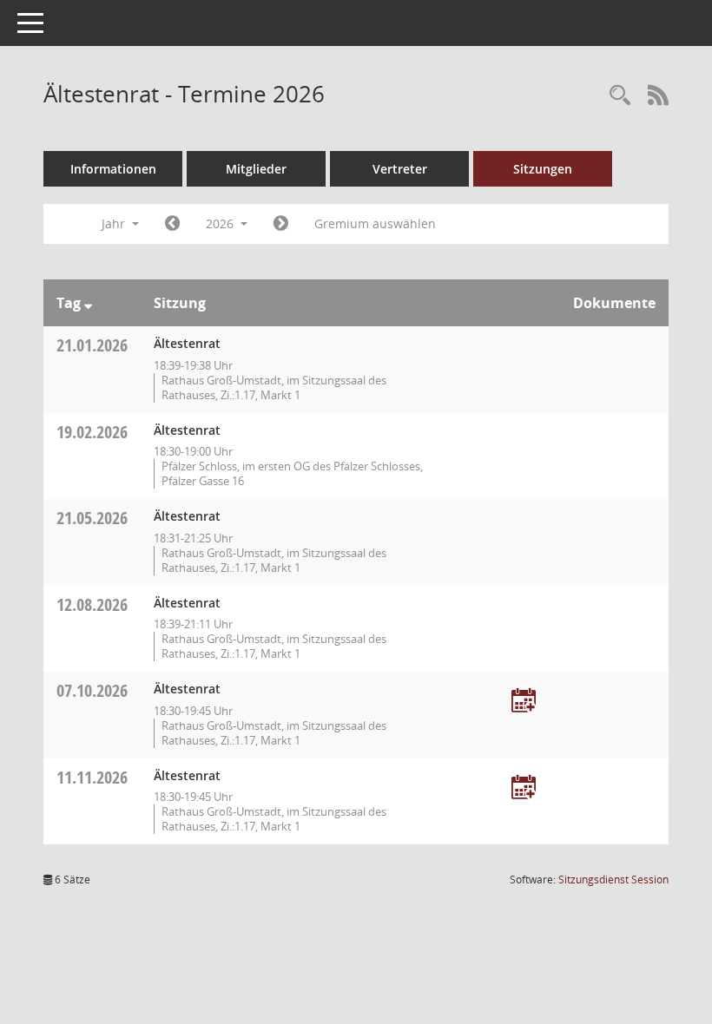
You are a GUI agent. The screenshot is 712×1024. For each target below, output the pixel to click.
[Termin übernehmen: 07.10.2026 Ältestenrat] (523, 701)
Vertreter (399, 169)
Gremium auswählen (375, 223)
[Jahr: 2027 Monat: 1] (280, 224)
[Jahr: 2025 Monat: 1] (172, 224)
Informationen (113, 169)
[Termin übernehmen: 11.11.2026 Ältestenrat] (523, 788)
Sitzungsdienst (613, 879)
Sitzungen (542, 169)
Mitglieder (256, 169)
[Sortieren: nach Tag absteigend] (88, 302)
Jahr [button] (115, 223)
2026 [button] (221, 223)
